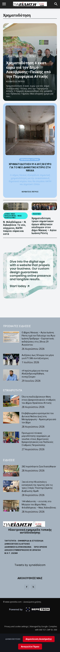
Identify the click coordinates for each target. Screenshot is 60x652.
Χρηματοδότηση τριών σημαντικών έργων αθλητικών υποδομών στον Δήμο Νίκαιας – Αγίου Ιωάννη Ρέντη (44, 226)
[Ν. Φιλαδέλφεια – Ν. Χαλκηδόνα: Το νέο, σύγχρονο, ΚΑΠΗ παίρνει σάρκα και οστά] (15, 206)
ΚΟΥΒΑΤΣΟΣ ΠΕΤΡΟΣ (15, 81)
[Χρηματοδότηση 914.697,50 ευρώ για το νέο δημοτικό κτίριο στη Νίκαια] (30, 130)
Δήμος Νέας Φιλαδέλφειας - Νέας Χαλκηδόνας (13, 216)
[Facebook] (26, 587)
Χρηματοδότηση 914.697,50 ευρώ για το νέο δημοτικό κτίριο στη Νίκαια (30, 167)
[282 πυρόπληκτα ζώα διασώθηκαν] (11, 471)
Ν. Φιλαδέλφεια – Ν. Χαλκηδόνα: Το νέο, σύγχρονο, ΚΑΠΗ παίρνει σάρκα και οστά (14, 228)
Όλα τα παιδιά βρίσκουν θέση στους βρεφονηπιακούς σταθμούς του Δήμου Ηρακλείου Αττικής (39, 399)
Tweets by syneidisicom (30, 565)
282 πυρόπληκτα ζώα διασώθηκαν (39, 466)
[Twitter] (33, 587)
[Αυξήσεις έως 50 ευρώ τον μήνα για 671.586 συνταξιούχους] (11, 359)
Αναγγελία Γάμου (30, 646)
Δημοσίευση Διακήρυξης (39, 639)
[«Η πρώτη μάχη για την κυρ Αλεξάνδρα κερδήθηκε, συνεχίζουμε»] (11, 375)
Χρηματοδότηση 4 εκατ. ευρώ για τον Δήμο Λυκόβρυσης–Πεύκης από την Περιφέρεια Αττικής (28, 69)
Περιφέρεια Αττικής (29, 159)
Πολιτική (36, 214)
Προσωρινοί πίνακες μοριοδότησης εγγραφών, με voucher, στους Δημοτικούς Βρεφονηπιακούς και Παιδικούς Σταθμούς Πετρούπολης (37, 439)
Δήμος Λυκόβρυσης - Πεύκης (22, 56)
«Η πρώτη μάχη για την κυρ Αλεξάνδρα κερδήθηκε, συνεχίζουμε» (35, 373)
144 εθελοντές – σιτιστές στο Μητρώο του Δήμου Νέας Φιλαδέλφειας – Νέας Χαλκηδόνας (39, 504)
